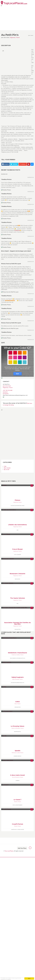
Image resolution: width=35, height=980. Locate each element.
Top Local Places (9, 851)
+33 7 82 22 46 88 (7, 390)
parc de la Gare (7, 386)
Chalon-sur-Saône (16, 654)
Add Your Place (22, 848)
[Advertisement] (9, 121)
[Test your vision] (17, 361)
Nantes (15, 801)
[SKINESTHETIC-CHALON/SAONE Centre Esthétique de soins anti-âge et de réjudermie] (17, 638)
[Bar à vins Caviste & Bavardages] (17, 510)
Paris (16, 703)
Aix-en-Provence (15, 777)
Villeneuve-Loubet (16, 752)
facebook (5, 392)
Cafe (5, 466)
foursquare (5, 393)
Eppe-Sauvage (15, 679)
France (18, 37)
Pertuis (15, 826)
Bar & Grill (6, 469)
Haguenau (12, 37)
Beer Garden (7, 468)
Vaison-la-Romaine (15, 728)
